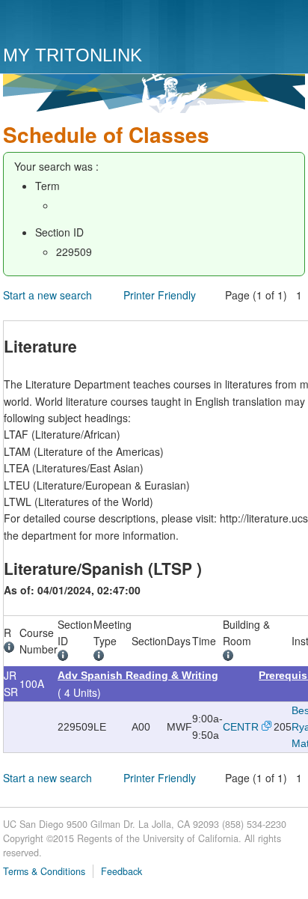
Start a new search (47, 294)
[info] (11, 649)
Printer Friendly (159, 294)
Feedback (121, 871)
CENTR (241, 727)
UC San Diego (88, 24)
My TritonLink (72, 55)
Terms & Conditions (44, 871)
